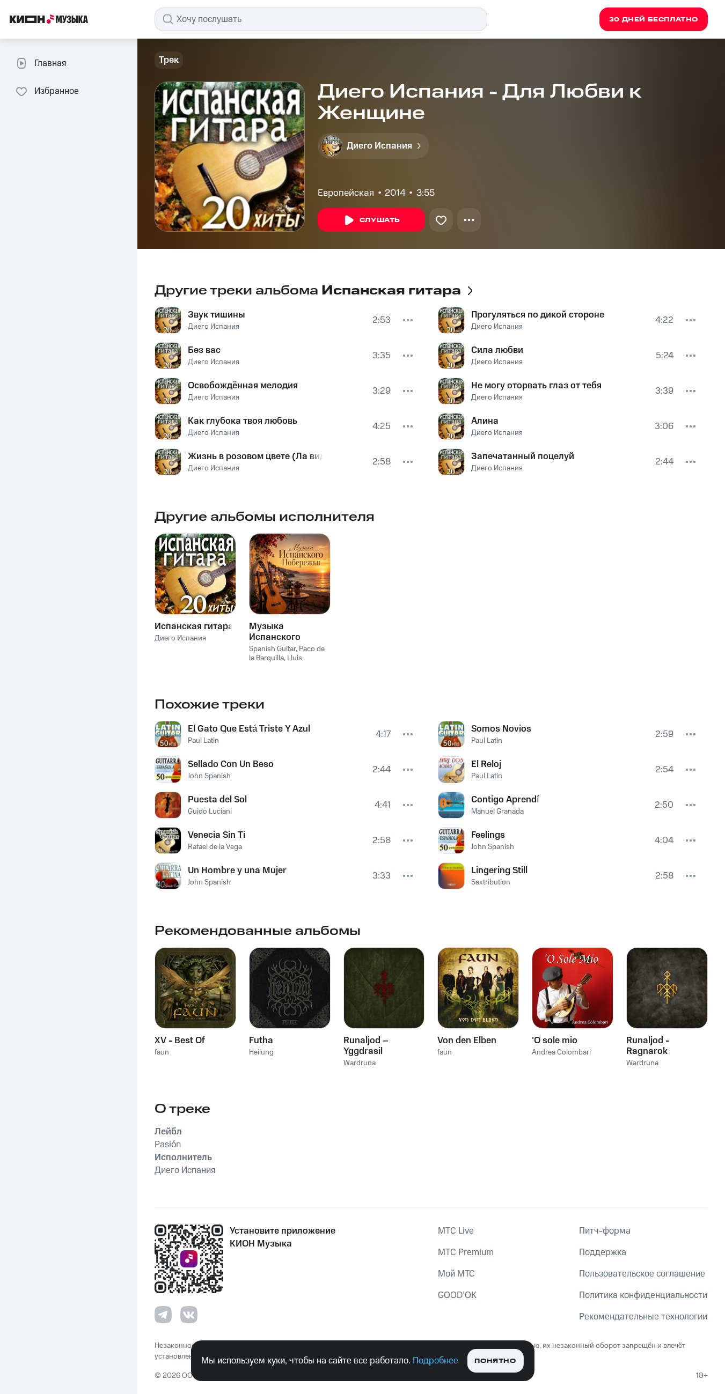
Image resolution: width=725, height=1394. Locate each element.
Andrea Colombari (561, 1052)
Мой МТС (456, 1273)
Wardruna (359, 1063)
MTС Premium (466, 1252)
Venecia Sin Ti (216, 835)
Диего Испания (213, 326)
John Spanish (209, 776)
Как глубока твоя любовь (242, 421)
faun (162, 1052)
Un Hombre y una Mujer (237, 870)
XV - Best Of (180, 1040)
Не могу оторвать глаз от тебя (536, 385)
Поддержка (602, 1252)
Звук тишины (216, 314)
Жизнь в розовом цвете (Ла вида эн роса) (255, 456)
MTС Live (456, 1231)
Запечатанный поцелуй (522, 456)
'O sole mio (554, 1040)
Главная (50, 63)
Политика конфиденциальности (643, 1295)
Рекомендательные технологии (643, 1316)
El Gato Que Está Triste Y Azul (249, 728)
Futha (261, 1040)
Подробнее (435, 1360)
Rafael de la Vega (215, 847)
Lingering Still (499, 870)
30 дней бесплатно (653, 19)
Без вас (204, 350)
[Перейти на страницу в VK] (188, 1314)
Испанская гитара (194, 626)
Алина (485, 421)
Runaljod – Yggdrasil (366, 1046)
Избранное (56, 91)
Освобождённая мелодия (243, 385)
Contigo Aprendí (505, 799)
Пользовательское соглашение (642, 1273)
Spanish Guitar (272, 649)
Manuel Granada (497, 811)
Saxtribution (490, 882)
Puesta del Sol (217, 799)
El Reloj (486, 764)
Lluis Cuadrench (275, 663)
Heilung (261, 1052)
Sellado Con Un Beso (231, 764)
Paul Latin (203, 740)
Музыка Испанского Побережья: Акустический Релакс (279, 632)
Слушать (380, 220)
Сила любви (497, 350)
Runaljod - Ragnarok (647, 1046)
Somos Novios (501, 728)
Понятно (495, 1361)
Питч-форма (605, 1231)
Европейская (346, 193)
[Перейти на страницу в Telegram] (163, 1314)
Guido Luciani (210, 811)
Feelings (488, 835)
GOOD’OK (457, 1295)
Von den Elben (466, 1040)
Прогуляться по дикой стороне (537, 314)
